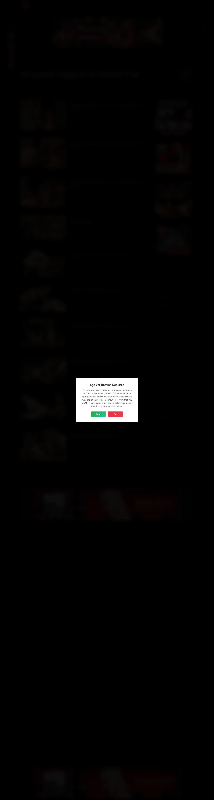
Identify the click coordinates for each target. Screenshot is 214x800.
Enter (98, 414)
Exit (115, 414)
